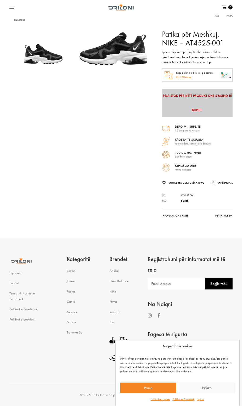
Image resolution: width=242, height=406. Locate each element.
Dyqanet (15, 273)
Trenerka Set (75, 332)
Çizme (71, 271)
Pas (217, 15)
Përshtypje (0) (224, 215)
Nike (112, 291)
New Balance (119, 281)
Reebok (114, 312)
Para (229, 15)
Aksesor (72, 312)
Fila (111, 322)
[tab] (175, 217)
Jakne (70, 281)
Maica (71, 322)
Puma (113, 301)
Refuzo (207, 388)
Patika (71, 291)
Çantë (71, 301)
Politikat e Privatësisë (183, 399)
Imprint (200, 399)
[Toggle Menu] (11, 7)
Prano (148, 388)
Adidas (114, 271)
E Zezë (185, 200)
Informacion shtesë (175, 215)
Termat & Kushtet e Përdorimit (22, 296)
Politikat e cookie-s (160, 399)
